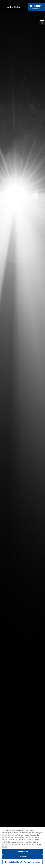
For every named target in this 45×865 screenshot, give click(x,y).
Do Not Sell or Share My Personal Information (22, 862)
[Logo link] (35, 7)
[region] (22, 846)
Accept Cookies (22, 851)
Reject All (22, 857)
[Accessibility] (42, 22)
